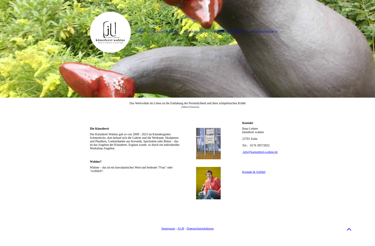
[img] (110, 32)
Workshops (194, 31)
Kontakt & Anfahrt (253, 172)
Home (140, 31)
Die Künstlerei (163, 31)
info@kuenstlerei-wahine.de (260, 152)
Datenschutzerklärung (200, 228)
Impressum (168, 228)
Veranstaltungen (227, 31)
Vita (139, 44)
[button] (349, 229)
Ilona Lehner (262, 31)
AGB (180, 228)
